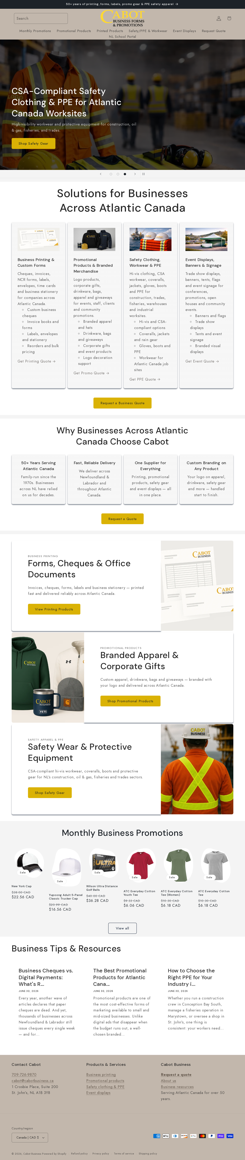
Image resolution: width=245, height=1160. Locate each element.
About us (168, 1080)
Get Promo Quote (89, 373)
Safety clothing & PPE (105, 1086)
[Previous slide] (101, 174)
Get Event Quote (200, 361)
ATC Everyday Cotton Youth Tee (139, 893)
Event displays (98, 1092)
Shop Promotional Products (130, 701)
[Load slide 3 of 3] (124, 174)
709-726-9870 (24, 1074)
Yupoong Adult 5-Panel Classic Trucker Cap (66, 896)
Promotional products (105, 1080)
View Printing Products (54, 609)
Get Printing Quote (34, 361)
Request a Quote (122, 518)
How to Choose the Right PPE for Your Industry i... (191, 977)
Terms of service (124, 1153)
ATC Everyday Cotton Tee (214, 893)
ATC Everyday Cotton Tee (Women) (177, 893)
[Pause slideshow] (144, 174)
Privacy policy (101, 1153)
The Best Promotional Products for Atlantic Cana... (120, 977)
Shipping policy (148, 1153)
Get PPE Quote (142, 379)
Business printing (101, 1074)
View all (122, 928)
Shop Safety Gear (33, 143)
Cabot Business (32, 1153)
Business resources (177, 1086)
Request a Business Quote (122, 402)
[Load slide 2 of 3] (117, 174)
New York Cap (22, 886)
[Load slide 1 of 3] (110, 174)
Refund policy (79, 1153)
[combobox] (41, 18)
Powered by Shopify (54, 1153)
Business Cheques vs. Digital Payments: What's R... (46, 977)
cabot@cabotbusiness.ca (33, 1080)
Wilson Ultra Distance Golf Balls (102, 888)
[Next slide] (135, 174)
